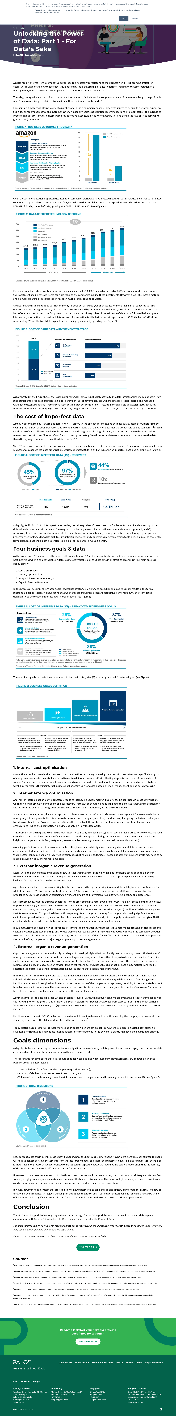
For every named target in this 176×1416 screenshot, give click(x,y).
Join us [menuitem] (119, 1362)
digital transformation (82, 1236)
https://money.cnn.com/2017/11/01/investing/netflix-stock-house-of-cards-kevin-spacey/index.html (117, 1304)
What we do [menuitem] (82, 1362)
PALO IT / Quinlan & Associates (30, 55)
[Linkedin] (161, 1409)
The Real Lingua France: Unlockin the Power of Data (85, 1219)
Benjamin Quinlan (32, 1229)
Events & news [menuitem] (134, 1362)
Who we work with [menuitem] (102, 1362)
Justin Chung (66, 1229)
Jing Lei (17, 1229)
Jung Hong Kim (153, 1225)
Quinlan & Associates (45, 1219)
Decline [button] (135, 18)
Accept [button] (123, 18)
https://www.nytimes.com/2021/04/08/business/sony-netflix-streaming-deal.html (108, 1289)
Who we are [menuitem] (66, 1362)
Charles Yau (49, 1229)
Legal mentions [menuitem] (154, 1362)
